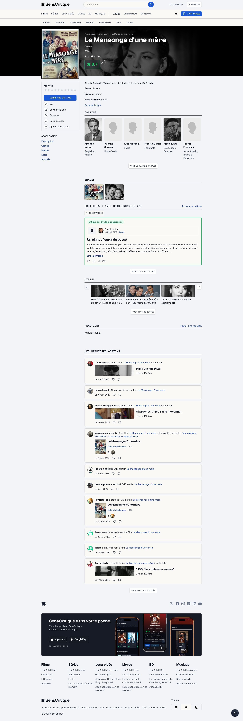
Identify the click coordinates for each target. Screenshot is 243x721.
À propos (46, 707)
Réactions (92, 325)
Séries (73, 665)
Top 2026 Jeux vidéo (106, 670)
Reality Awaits (183, 679)
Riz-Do (98, 468)
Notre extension (89, 707)
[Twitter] (172, 604)
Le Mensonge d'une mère (122, 34)
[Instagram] (183, 604)
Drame (107, 34)
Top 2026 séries (77, 670)
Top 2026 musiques (186, 670)
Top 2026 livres (130, 670)
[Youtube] (200, 604)
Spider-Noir (74, 674)
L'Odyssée (46, 679)
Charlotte (100, 362)
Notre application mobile (66, 707)
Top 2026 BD (156, 670)
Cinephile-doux (112, 229)
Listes (90, 279)
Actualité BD (156, 686)
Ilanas (98, 532)
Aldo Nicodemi (132, 143)
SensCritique (90, 34)
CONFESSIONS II (185, 674)
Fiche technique (93, 105)
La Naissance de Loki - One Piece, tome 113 (161, 681)
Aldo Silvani (170, 143)
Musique (182, 665)
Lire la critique (95, 255)
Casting (90, 112)
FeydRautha (101, 499)
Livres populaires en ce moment (134, 688)
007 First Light (103, 674)
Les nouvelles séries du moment (80, 685)
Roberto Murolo (152, 143)
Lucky (71, 679)
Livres (127, 665)
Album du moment (186, 683)
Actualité (46, 683)
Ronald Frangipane (105, 405)
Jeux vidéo (103, 665)
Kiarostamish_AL (104, 390)
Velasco (99, 433)
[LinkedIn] (194, 604)
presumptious (102, 484)
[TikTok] (188, 604)
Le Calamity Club (131, 674)
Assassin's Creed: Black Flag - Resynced (108, 681)
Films (99, 34)
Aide (102, 707)
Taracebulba (102, 563)
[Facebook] (177, 604)
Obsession (46, 674)
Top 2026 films (49, 670)
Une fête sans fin (158, 674)
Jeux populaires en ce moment (107, 688)
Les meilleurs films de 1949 (123, 436)
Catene (98, 94)
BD (151, 665)
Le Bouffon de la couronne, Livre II (132, 681)
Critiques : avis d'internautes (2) (113, 206)
